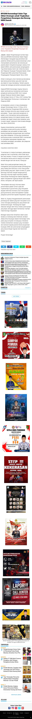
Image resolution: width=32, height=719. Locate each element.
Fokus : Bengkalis (25, 6)
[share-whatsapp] (22, 246)
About (4, 713)
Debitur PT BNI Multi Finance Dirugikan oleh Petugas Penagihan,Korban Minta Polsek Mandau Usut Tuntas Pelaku (12, 662)
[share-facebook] (9, 246)
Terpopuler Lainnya (16, 694)
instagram (26, 713)
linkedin (21, 713)
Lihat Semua (16, 296)
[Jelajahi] (30, 2)
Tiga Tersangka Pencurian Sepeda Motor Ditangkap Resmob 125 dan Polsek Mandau (11, 679)
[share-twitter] (16, 246)
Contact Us (9, 713)
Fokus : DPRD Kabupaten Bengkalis (11, 6)
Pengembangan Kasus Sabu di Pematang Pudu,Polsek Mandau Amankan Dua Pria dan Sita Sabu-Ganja (12, 651)
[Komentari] (28, 246)
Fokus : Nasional (5, 11)
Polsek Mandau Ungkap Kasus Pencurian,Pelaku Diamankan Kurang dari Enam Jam (12, 688)
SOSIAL (17, 714)
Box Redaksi (16, 713)
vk (13, 714)
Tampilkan (27, 287)
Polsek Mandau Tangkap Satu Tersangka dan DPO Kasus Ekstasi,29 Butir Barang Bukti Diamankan (12, 670)
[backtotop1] (30, 717)
